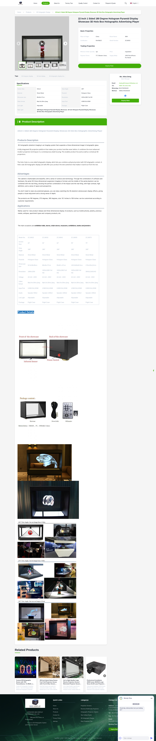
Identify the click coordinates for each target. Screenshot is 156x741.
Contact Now (26, 689)
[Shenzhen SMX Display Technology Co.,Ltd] (21, 3)
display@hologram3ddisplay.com (128, 83)
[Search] (125, 3)
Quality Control (83, 3)
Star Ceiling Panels (86, 715)
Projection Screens (86, 705)
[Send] (151, 738)
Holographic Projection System (89, 712)
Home (35, 3)
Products (45, 3)
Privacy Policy (57, 718)
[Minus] (151, 698)
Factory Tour (69, 3)
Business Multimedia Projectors (90, 708)
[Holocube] (42, 43)
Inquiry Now (125, 100)
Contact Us (96, 3)
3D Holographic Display (87, 718)
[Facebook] (154, 371)
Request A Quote (111, 3)
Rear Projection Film (86, 721)
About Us (57, 3)
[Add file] (120, 738)
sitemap (55, 721)
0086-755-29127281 (125, 85)
